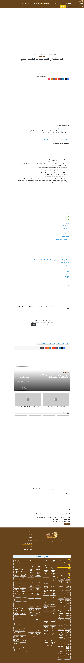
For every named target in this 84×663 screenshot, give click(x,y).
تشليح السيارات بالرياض (60, 239)
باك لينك (60, 3)
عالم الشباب (64, 565)
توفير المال (56, 280)
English (37, 3)
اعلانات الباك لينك (61, 635)
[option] (42, 378)
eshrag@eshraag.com (47, 541)
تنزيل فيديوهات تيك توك (23, 640)
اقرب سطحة (31, 602)
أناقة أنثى (61, 602)
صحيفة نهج (67, 600)
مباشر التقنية (60, 619)
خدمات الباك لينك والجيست (53, 627)
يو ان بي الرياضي (60, 651)
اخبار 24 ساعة (60, 653)
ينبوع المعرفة (66, 223)
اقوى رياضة (67, 644)
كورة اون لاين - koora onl (23, 575)
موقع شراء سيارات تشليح (31, 610)
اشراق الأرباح (61, 625)
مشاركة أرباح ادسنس (54, 3)
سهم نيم (67, 237)
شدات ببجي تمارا (46, 561)
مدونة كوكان (61, 598)
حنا (52, 619)
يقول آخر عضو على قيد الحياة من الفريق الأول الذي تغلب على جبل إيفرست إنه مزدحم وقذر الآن (49, 489)
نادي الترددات (67, 610)
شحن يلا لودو (52, 604)
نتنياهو (43, 343)
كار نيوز (61, 600)
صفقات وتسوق (44, 280)
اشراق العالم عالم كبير (61, 638)
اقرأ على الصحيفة (65, 316)
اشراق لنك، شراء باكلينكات (67, 635)
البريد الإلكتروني (67, 513)
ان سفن (67, 589)
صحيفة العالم (60, 656)
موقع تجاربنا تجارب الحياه (46, 637)
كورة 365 (37, 619)
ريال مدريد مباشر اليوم (38, 631)
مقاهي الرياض (50, 259)
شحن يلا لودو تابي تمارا (46, 591)
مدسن (61, 605)
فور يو (46, 596)
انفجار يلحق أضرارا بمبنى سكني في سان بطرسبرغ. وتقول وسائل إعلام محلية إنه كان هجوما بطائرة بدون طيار (63, 489)
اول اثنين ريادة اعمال (67, 561)
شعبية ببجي (53, 607)
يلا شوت (38, 560)
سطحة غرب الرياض (31, 600)
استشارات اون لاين (60, 611)
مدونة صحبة (67, 621)
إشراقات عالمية (48, 54)
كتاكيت (67, 270)
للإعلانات (25, 661)
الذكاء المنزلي (65, 3)
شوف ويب (61, 592)
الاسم (69, 509)
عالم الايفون (67, 598)
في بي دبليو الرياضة (65, 231)
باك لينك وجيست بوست (67, 647)
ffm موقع (67, 273)
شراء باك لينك (67, 629)
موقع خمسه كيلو (65, 266)
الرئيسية (81, 3)
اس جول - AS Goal (16, 578)
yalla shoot (31, 560)
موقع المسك (65, 228)
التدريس (67, 637)
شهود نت (60, 617)
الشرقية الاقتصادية (61, 596)
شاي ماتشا (53, 621)
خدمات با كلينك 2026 (53, 637)
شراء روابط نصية (67, 632)
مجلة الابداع (61, 607)
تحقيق (62, 343)
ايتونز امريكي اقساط (46, 594)
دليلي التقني (66, 271)
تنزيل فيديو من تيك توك (23, 637)
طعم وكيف (67, 259)
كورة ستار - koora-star (17, 561)
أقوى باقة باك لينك (46, 634)
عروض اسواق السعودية (35, 280)
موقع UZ (67, 276)
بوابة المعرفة (66, 265)
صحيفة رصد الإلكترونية (64, 262)
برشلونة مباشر (31, 563)
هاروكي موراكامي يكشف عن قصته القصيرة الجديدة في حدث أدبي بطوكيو (35, 488)
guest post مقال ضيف (46, 627)
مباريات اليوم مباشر (38, 563)
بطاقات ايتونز (46, 607)
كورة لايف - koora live (23, 613)
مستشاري (48, 343)
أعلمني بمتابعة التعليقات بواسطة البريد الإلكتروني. (61, 519)
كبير (53, 343)
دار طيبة (67, 239)
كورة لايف (23, 587)
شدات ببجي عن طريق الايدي (46, 587)
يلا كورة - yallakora (16, 575)
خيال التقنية (67, 592)
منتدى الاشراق (67, 640)
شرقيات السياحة (60, 622)
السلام (66, 343)
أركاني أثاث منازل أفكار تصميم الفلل (61, 260)
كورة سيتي (31, 619)
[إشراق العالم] (81, 1)
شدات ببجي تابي (46, 564)
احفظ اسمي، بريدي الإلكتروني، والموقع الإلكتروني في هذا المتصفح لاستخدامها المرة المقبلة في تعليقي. (52, 517)
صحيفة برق (61, 579)
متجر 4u (52, 586)
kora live (16, 582)
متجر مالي (66, 234)
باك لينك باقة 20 (46, 631)
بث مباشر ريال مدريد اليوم (31, 622)
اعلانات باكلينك (49, 645)
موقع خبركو (66, 233)
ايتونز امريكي (46, 567)
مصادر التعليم (60, 646)
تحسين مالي (27, 280)
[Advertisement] (42, 16)
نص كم (66, 230)
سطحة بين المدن (38, 597)
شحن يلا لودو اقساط (46, 571)
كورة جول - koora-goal (23, 564)
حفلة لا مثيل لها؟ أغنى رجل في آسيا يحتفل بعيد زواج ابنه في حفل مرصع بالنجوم (21, 488)
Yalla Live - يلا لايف (16, 572)
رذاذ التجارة (61, 615)
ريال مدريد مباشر (38, 567)
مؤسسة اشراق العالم (22, 3)
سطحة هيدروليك (31, 597)
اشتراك (33, 324)
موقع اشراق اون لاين (61, 582)
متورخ (67, 605)
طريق (57, 343)
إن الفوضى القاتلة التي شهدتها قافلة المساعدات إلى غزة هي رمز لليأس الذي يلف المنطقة (53, 376)
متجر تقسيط (46, 576)
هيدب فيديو (61, 613)
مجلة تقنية (67, 650)
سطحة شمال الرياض (38, 600)
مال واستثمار (50, 280)
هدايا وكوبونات (62, 280)
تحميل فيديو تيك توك (16, 637)
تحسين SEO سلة (61, 570)
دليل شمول (66, 277)
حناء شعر (46, 615)
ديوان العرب (53, 640)
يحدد (38, 343)
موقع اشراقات (67, 582)
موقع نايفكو (66, 263)
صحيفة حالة (65, 225)
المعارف (67, 613)
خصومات (67, 280)
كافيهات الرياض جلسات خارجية (39, 259)
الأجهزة (69, 3)
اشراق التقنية (60, 586)
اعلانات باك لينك (53, 643)
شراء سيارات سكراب (31, 607)
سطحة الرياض (38, 594)
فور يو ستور (46, 583)
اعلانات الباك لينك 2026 (61, 641)
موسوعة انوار (67, 625)
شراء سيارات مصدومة (31, 613)
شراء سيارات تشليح (38, 610)
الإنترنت (77, 3)
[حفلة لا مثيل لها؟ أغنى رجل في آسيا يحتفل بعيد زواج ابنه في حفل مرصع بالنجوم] (21, 451)
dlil (68, 268)
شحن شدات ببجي (53, 600)
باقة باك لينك (67, 569)
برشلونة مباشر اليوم (31, 631)
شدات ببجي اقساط (53, 561)
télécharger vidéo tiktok (19, 643)
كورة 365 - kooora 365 (23, 578)
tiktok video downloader (16, 640)
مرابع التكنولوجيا (61, 590)
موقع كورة (20, 599)
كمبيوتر (73, 3)
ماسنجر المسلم (65, 236)
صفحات (17, 3)
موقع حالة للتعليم (67, 654)
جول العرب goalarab (38, 622)
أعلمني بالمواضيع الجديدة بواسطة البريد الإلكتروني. (61, 521)
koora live (16, 567)
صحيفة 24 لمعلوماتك (31, 3)
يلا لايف (34, 626)
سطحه (31, 593)
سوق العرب (53, 630)
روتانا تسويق (67, 607)
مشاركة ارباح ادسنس (61, 561)
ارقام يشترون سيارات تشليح (37, 613)
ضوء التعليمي (67, 579)
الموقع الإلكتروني (38, 513)
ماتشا (46, 619)
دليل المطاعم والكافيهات (59, 259)
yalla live (34, 636)
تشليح (38, 606)
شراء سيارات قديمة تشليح (34, 615)
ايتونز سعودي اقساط (52, 571)
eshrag (44, 76)
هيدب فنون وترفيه (67, 657)
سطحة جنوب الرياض (38, 603)
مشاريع (46, 640)
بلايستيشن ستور (53, 610)
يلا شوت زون (23, 630)
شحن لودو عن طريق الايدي (46, 605)
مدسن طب (61, 644)
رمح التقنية (67, 615)
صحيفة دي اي (66, 274)
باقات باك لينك (61, 632)
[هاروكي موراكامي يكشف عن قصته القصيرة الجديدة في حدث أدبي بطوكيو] (35, 451)
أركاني (67, 619)
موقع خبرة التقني (67, 603)
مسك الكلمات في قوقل (67, 587)
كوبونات (22, 280)
